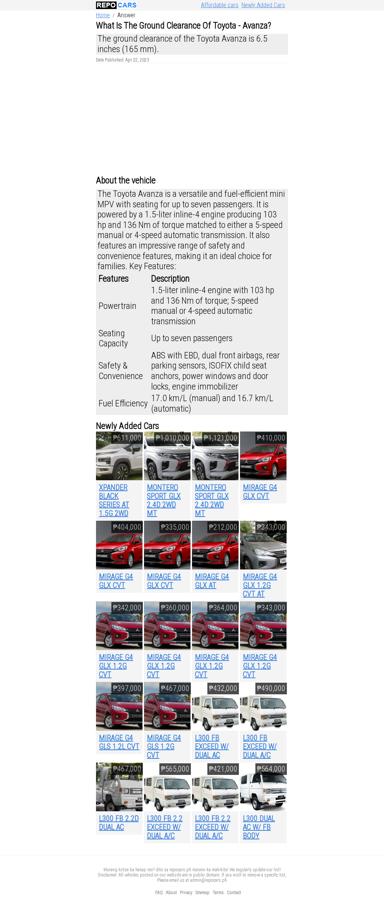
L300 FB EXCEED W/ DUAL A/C (260, 746)
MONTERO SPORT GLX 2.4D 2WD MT (164, 500)
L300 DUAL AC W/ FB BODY (259, 827)
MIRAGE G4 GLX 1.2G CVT (116, 666)
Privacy (186, 892)
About (171, 892)
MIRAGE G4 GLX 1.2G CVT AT (260, 585)
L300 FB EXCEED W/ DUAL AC (212, 746)
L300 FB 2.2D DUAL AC (119, 823)
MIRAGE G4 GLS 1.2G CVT (164, 746)
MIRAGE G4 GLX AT (212, 581)
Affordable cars (219, 5)
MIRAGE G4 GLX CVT (260, 491)
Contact (234, 892)
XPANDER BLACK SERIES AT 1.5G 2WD (114, 500)
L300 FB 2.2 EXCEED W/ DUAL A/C (165, 827)
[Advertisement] (192, 119)
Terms (218, 892)
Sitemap (202, 892)
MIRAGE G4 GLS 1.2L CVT (119, 742)
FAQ (159, 892)
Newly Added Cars (263, 5)
